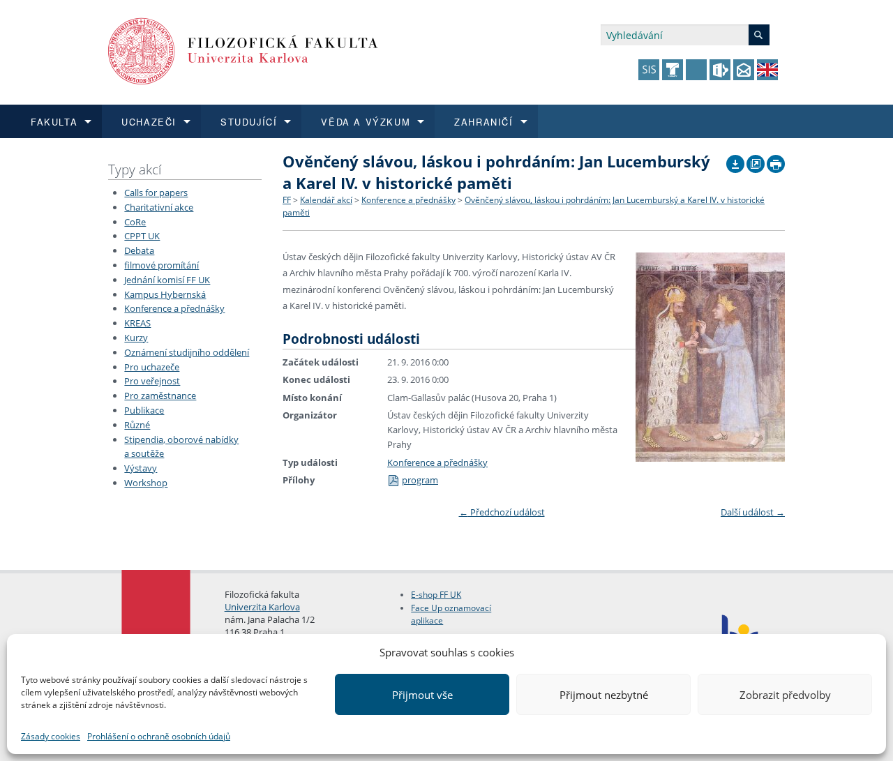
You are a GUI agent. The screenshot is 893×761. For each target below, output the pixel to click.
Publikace (144, 410)
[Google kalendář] (755, 160)
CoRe (135, 222)
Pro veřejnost (152, 381)
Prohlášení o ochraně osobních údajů (158, 736)
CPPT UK (142, 235)
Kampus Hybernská (165, 294)
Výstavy (140, 468)
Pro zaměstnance (160, 395)
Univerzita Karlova (262, 607)
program (420, 480)
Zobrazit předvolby (785, 695)
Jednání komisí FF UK (167, 279)
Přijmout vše (422, 695)
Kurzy (136, 337)
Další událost (753, 512)
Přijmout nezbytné (604, 695)
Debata (139, 250)
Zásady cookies (50, 736)
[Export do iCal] (735, 160)
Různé (137, 425)
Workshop (145, 482)
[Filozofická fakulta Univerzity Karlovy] (243, 49)
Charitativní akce (158, 207)
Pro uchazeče (151, 367)
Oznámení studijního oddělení (186, 352)
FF (287, 200)
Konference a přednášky (174, 308)
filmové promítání (161, 265)
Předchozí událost (502, 512)
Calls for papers (156, 192)
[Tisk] (776, 160)
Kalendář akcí (326, 200)
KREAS (137, 323)
